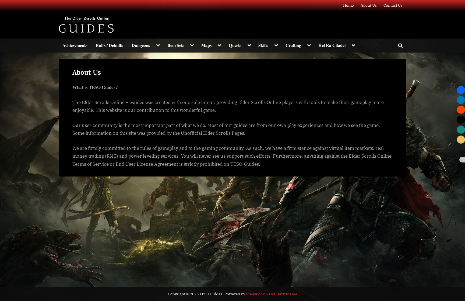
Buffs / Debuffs (109, 45)
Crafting (293, 45)
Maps (206, 45)
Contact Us (393, 5)
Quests (235, 45)
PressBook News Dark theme (271, 294)
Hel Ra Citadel (332, 45)
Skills (263, 45)
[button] (461, 90)
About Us (369, 5)
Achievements (74, 45)
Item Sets (175, 45)
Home (348, 5)
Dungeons (141, 45)
